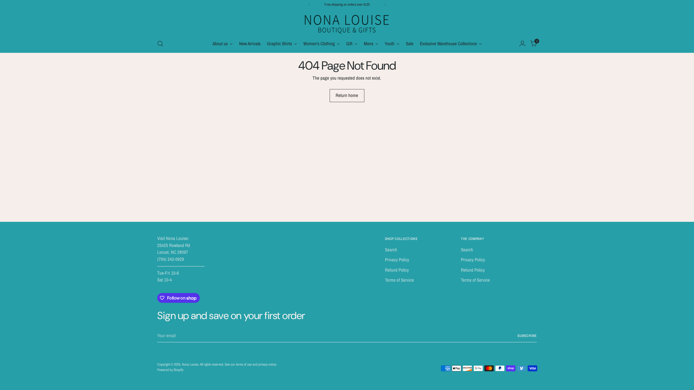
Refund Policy (397, 270)
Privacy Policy (397, 259)
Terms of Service (399, 280)
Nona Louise (190, 364)
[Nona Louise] (347, 23)
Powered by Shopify (170, 369)
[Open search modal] (160, 43)
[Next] (385, 4)
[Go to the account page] (522, 43)
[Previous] (309, 4)
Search (391, 249)
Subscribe (527, 335)
